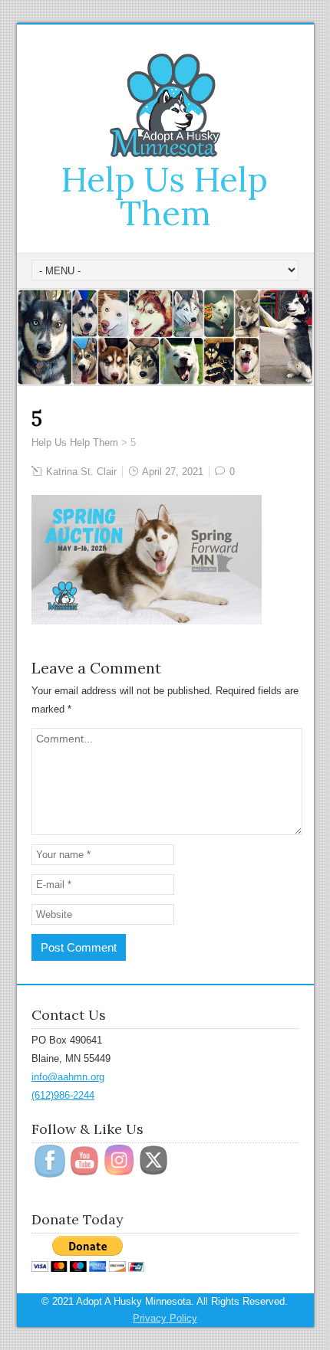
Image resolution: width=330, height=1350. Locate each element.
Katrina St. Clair (81, 471)
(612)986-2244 (62, 1095)
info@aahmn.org (67, 1077)
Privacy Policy (165, 1318)
